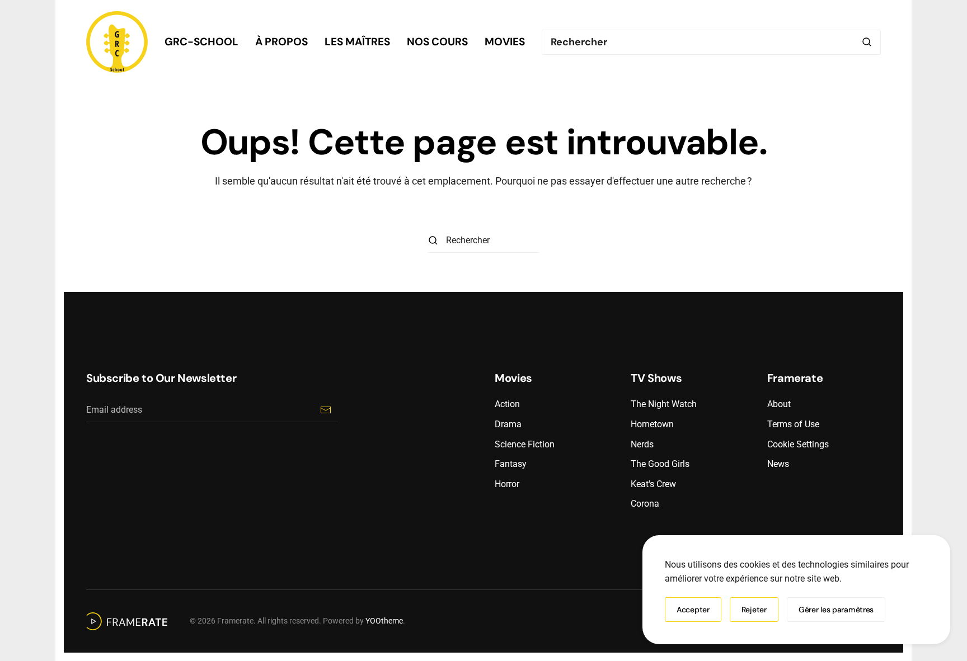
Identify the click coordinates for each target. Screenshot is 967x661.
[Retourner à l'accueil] (117, 42)
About (779, 404)
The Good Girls (660, 464)
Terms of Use (793, 424)
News (778, 464)
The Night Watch (664, 404)
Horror (507, 484)
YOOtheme (384, 620)
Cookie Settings (798, 444)
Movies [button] (505, 42)
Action (507, 404)
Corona (645, 503)
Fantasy (511, 464)
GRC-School (201, 42)
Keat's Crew (653, 484)
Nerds (642, 444)
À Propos (281, 42)
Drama (508, 424)
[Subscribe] (325, 409)
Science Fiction (525, 444)
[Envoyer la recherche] (867, 42)
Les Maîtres (357, 42)
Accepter (693, 610)
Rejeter (754, 610)
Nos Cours (437, 42)
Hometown (652, 424)
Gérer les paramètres (836, 610)
